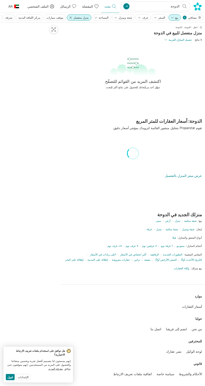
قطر (195, 27)
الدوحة (187, 27)
